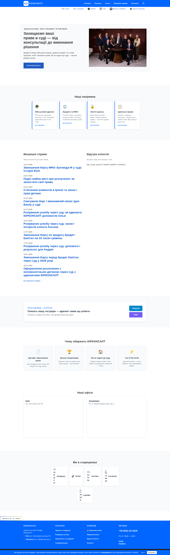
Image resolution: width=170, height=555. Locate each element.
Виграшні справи (120, 3)
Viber (104, 9)
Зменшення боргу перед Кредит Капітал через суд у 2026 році (51, 259)
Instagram (61, 476)
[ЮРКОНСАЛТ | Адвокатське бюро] (34, 3)
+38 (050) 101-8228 (128, 531)
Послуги (98, 3)
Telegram (93, 9)
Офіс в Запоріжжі (78, 9)
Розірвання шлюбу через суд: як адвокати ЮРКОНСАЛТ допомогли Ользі (53, 214)
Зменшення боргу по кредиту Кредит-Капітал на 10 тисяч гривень (49, 236)
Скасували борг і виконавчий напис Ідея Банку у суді (51, 203)
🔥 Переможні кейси (94, 530)
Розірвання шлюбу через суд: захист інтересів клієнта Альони (49, 225)
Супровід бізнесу (61, 543)
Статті (107, 3)
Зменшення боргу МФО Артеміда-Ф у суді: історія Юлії (53, 169)
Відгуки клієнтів (93, 539)
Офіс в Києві (65, 9)
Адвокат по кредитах (63, 530)
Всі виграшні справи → (33, 281)
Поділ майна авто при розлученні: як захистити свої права (49, 180)
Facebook (112, 476)
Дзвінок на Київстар (139, 9)
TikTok (78, 476)
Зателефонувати (34, 65)
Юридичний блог (93, 534)
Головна (87, 3)
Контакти (135, 3)
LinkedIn (86, 495)
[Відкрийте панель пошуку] (143, 3)
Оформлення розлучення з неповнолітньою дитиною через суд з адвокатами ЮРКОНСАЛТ (50, 272)
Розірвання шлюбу (62, 534)
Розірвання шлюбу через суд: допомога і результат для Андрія (52, 248)
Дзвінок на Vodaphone (119, 9)
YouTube (94, 476)
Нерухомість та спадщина (64, 539)
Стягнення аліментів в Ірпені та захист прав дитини (50, 191)
